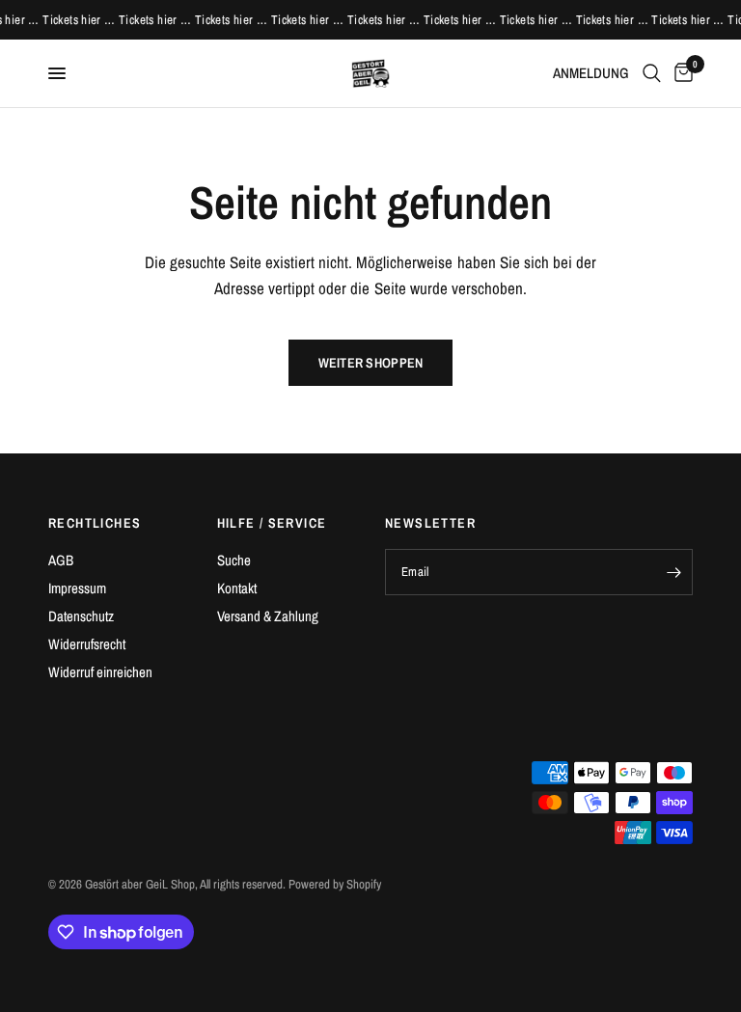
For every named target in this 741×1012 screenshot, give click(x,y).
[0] (680, 73)
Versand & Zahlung (267, 616)
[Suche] (652, 73)
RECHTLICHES (94, 523)
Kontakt (237, 588)
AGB (60, 560)
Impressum (77, 588)
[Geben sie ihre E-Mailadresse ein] (673, 572)
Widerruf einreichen (100, 672)
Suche (234, 560)
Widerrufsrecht (86, 644)
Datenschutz (81, 616)
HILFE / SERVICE (272, 523)
